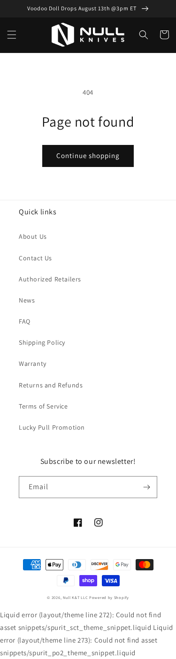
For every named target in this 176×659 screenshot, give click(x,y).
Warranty (32, 363)
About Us (33, 236)
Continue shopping (88, 155)
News (27, 300)
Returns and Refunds (51, 385)
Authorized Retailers (50, 279)
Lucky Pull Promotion (52, 427)
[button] (11, 34)
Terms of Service (43, 406)
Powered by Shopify (109, 597)
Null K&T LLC (75, 597)
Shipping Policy (42, 342)
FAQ (25, 321)
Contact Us (35, 258)
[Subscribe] (146, 487)
